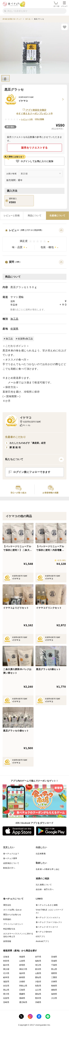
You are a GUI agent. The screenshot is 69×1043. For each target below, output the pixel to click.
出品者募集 (41, 854)
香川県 (6, 994)
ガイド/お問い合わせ (12, 910)
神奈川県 (23, 969)
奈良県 (6, 986)
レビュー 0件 (27, 119)
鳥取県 (38, 986)
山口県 (38, 990)
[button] (34, 240)
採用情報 (7, 941)
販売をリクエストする (34, 147)
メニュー (64, 6)
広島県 (22, 990)
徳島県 (54, 990)
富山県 (54, 969)
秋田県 (6, 961)
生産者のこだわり (15, 437)
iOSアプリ (40, 936)
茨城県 (54, 961)
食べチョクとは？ (11, 854)
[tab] (11, 215)
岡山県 (6, 990)
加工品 (14, 318)
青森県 (22, 957)
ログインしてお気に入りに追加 (37, 161)
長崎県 (22, 998)
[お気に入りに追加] (64, 27)
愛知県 (38, 977)
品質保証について (11, 863)
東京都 (6, 969)
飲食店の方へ (9, 868)
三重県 (54, 977)
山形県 (22, 961)
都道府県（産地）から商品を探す (20, 950)
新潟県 (38, 969)
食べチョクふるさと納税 (47, 905)
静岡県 (22, 977)
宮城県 (54, 957)
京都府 (22, 981)
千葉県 (54, 965)
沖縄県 (38, 1002)
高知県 (38, 994)
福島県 (38, 961)
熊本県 (38, 998)
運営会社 (7, 905)
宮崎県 (6, 1002)
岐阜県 (6, 977)
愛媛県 (22, 994)
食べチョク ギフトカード (47, 927)
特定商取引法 (9, 929)
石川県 (6, 973)
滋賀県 (6, 981)
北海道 (6, 957)
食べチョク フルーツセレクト (49, 922)
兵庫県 (54, 981)
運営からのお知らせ (12, 914)
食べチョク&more (44, 932)
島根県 (54, 986)
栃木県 (6, 965)
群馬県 (22, 965)
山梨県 (38, 973)
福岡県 (54, 994)
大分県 (54, 998)
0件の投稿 (39, 119)
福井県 (22, 973)
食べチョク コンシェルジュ (48, 917)
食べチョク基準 (10, 858)
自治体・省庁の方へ (45, 889)
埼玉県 (38, 965)
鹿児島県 (23, 1002)
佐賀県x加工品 (25, 338)
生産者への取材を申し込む (48, 869)
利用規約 (7, 919)
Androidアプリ (42, 941)
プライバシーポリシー (13, 924)
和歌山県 (23, 986)
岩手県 (38, 957)
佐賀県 (14, 328)
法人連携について (44, 885)
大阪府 (38, 981)
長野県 (54, 973)
